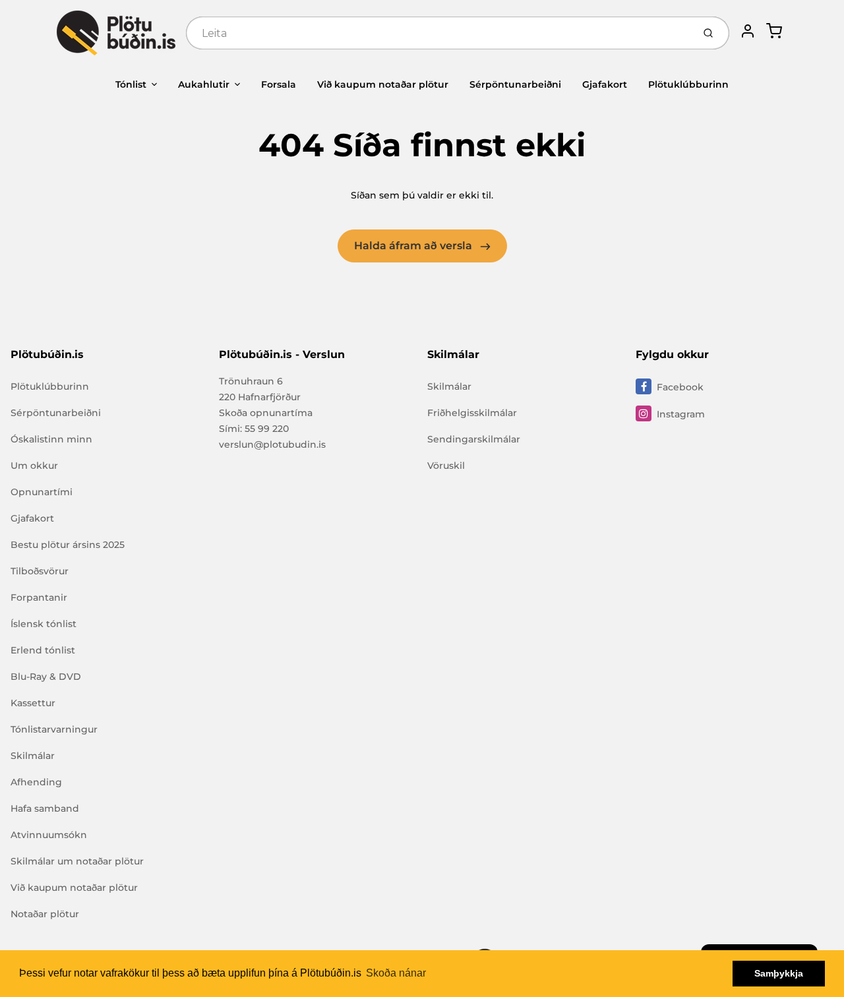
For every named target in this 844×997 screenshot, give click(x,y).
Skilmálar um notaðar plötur (77, 861)
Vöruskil (446, 465)
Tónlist (130, 84)
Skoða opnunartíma (266, 413)
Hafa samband (45, 808)
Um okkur (34, 465)
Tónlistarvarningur (54, 729)
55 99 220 (267, 429)
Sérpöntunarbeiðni (515, 84)
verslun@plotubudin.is (272, 444)
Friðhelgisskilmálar (472, 413)
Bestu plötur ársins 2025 (68, 545)
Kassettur (33, 703)
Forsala (278, 84)
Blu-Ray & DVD (46, 676)
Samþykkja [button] (778, 973)
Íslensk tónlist (43, 624)
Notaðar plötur (45, 914)
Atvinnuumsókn (49, 835)
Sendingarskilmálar (473, 439)
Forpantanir (39, 597)
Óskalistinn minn (51, 439)
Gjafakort (604, 84)
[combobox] (438, 32)
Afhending (36, 782)
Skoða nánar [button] (396, 973)
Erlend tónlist (43, 650)
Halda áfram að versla (414, 245)
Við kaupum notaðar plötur (382, 84)
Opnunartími (42, 492)
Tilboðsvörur (40, 571)
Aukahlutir (203, 84)
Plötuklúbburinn (688, 84)
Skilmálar (33, 756)
